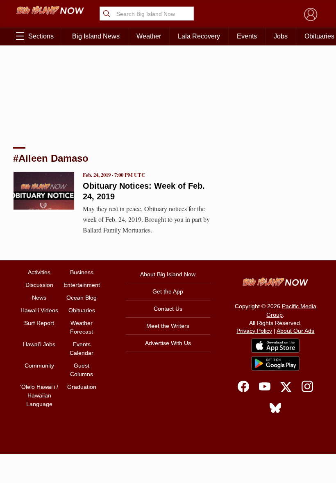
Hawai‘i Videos (39, 310)
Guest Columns (81, 369)
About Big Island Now (167, 274)
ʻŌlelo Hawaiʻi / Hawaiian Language (39, 395)
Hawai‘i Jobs (39, 344)
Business (81, 272)
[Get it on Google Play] (275, 363)
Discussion (39, 285)
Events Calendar (81, 348)
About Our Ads (295, 330)
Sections (41, 36)
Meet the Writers (167, 326)
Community (39, 365)
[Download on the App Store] (275, 346)
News (39, 297)
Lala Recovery (199, 36)
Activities (39, 272)
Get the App (167, 291)
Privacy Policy (254, 330)
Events (247, 36)
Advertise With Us (168, 343)
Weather (148, 36)
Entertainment (82, 285)
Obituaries (81, 310)
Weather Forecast (81, 327)
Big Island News (96, 36)
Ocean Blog (81, 297)
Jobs (281, 36)
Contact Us (168, 308)
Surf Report (39, 323)
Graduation (81, 387)
